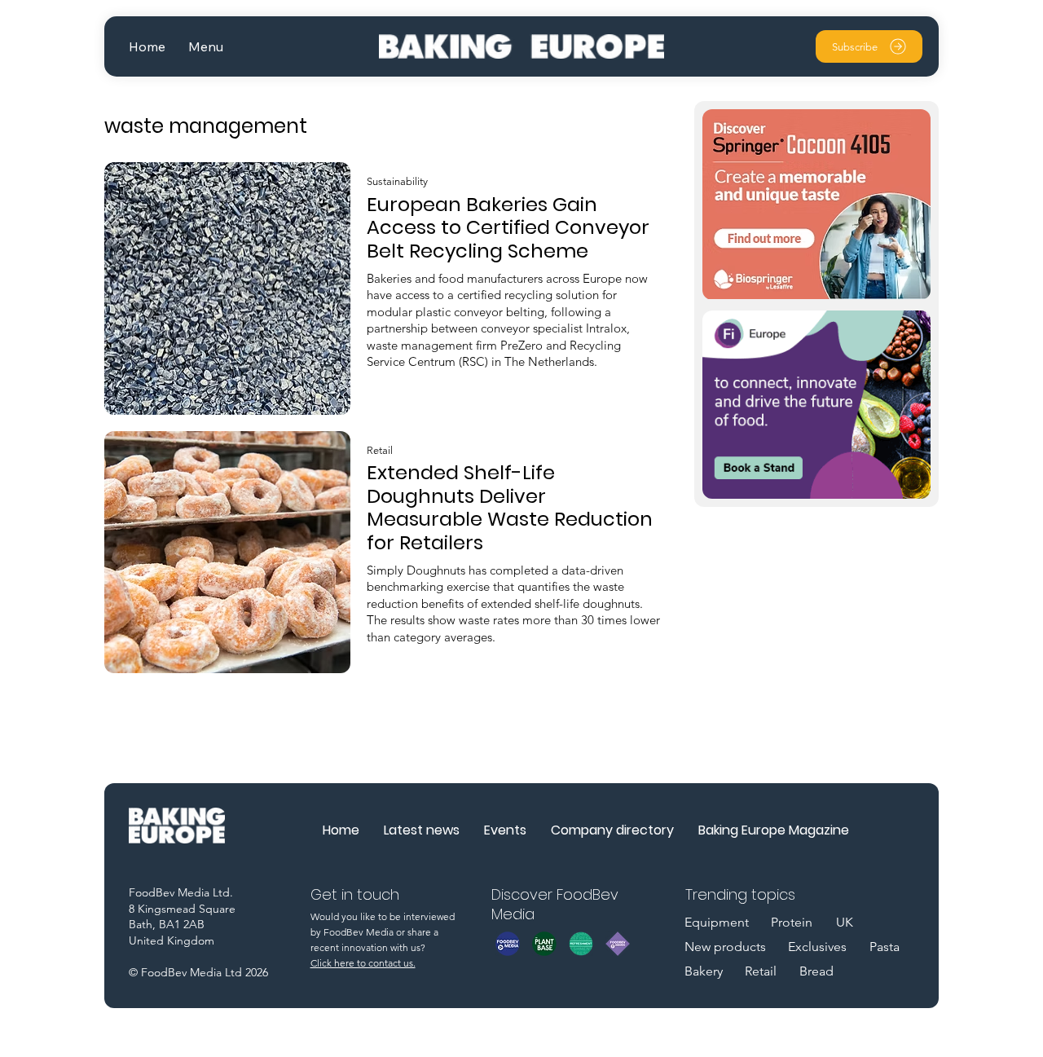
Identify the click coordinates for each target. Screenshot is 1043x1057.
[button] (205, 47)
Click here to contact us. (363, 963)
